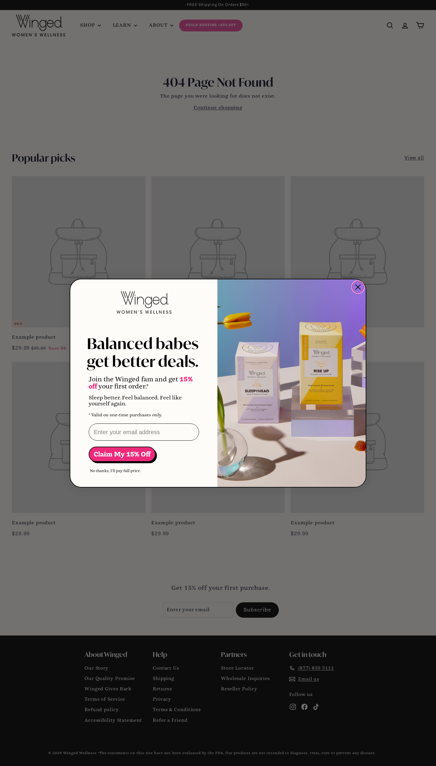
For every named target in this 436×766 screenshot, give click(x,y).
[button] (123, 455)
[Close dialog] (358, 287)
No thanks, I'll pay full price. (115, 471)
